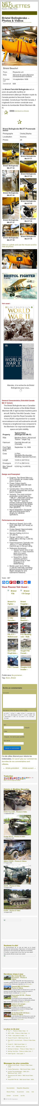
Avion (8, 677)
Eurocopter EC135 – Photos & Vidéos (21, 996)
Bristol (13, 677)
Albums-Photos (11, 1092)
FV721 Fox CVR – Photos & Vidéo (15, 812)
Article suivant (29, 768)
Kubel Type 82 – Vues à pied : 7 (16, 1053)
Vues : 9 (19, 1038)
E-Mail (5, 731)
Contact (9, 1095)
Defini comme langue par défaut (12, 780)
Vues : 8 (17, 1046)
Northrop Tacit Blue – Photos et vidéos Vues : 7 (20, 1051)
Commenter (6, 693)
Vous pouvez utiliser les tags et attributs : (15, 710)
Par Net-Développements (12, 1099)
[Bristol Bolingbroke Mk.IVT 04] (10, 181)
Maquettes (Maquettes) (23, 1088)
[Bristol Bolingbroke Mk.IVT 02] (10, 154)
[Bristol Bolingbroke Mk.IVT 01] (28, 149)
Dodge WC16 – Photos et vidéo (14, 836)
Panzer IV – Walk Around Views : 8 (17, 1044)
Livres (27, 1092)
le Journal (15, 1095)
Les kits (22, 1095)
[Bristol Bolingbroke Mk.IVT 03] (28, 167)
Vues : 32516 (19, 1072)
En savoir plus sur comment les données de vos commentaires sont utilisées (19, 761)
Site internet (7, 740)
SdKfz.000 (22, 22)
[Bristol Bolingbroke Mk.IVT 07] (10, 208)
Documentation (11, 1088)
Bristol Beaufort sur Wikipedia (21, 111)
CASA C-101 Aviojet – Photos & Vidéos (18, 1005)
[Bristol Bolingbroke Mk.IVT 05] (28, 189)
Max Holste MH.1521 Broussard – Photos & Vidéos (19, 977)
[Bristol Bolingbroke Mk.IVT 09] (10, 230)
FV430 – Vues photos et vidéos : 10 (17, 1035)
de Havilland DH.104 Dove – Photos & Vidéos (20, 1013)
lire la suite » (29, 984)
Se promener (17, 675)
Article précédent (11, 768)
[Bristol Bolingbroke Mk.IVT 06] (28, 211)
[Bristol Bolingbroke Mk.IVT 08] (28, 229)
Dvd (33, 1092)
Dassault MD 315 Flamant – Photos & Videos (20, 987)
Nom (5, 725)
